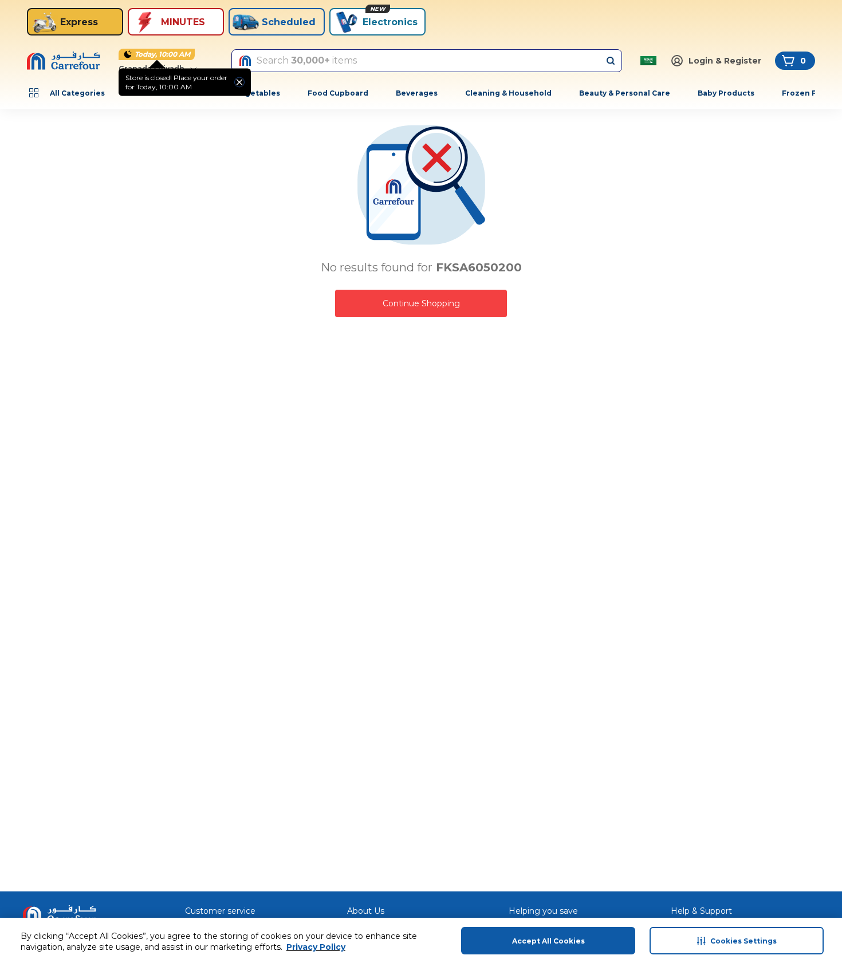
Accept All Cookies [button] (548, 941)
